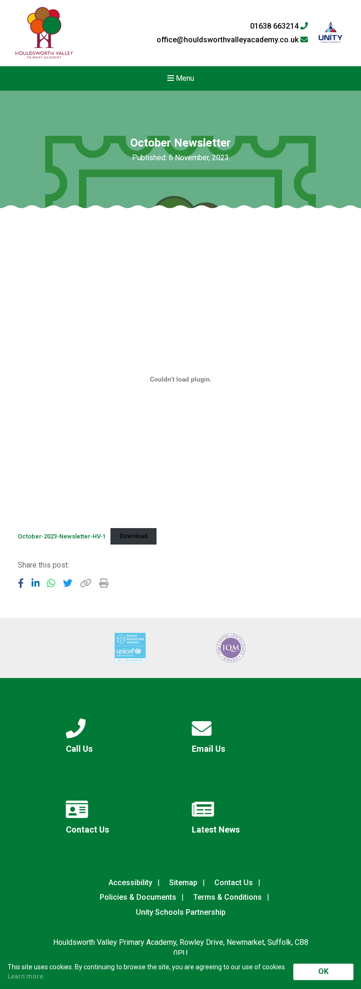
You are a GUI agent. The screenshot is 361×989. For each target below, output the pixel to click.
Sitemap (183, 882)
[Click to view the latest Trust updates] (330, 33)
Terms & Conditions (227, 897)
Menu (184, 78)
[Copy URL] (86, 583)
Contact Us (233, 882)
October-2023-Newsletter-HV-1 (62, 535)
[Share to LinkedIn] (35, 583)
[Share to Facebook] (21, 583)
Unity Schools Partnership (181, 912)
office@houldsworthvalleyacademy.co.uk (228, 40)
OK (323, 971)
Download (133, 535)
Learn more (25, 976)
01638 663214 (275, 26)
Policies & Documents (138, 897)
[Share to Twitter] (67, 583)
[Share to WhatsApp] (51, 583)
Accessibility (130, 882)
